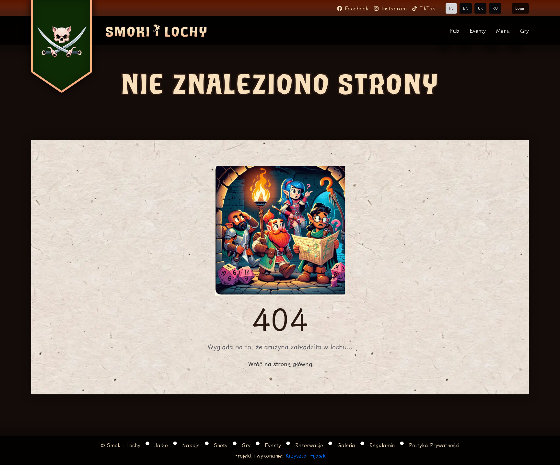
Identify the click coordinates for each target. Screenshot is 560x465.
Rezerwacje (309, 445)
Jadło (161, 445)
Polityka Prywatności (434, 445)
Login (520, 8)
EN (465, 8)
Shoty (221, 445)
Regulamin (382, 445)
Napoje (191, 445)
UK (480, 8)
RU (495, 8)
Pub (454, 30)
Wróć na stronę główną (280, 364)
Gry (524, 30)
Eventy (478, 30)
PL (451, 8)
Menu (503, 30)
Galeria (346, 445)
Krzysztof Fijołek (306, 455)
